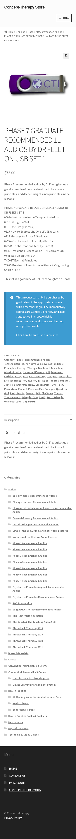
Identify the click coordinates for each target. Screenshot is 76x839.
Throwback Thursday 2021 (28, 647)
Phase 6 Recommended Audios (30, 574)
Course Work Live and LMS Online (27, 672)
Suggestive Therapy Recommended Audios (37, 609)
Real (12, 393)
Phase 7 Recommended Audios (45, 31)
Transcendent (12, 397)
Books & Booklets (18, 653)
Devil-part (44, 368)
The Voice (47, 393)
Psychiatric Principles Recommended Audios (38, 597)
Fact (25, 376)
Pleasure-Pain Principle (41, 389)
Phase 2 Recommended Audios (30, 549)
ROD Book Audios (22, 603)
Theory (58, 393)
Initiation (43, 380)
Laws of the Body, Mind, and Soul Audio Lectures (40, 530)
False (32, 376)
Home (11, 31)
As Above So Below (36, 363)
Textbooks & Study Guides (23, 734)
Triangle (26, 397)
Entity (18, 376)
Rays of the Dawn (18, 728)
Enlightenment (54, 372)
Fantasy (41, 376)
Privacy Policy (13, 818)
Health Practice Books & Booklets (27, 716)
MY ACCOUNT (17, 783)
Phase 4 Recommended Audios (30, 562)
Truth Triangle (55, 397)
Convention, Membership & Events (28, 665)
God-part (52, 376)
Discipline (57, 368)
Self (38, 393)
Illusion (31, 380)
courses (37, 335)
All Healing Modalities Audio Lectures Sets (37, 697)
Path (60, 384)
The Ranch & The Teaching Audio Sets (34, 622)
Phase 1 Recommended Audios (30, 543)
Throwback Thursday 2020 (28, 640)
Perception (10, 389)
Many (31, 384)
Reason (30, 393)
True (35, 397)
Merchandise (15, 722)
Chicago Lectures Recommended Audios (35, 502)
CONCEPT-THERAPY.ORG (25, 790)
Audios (21, 31)
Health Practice (17, 690)
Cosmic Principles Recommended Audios (36, 524)
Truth (42, 397)
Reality (20, 393)
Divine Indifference (33, 372)
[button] (66, 56)
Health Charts (21, 703)
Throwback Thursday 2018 (28, 628)
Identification (18, 380)
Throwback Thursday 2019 (28, 634)
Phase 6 (22, 389)
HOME (13, 768)
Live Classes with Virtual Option (31, 678)
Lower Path (20, 384)
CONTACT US (17, 775)
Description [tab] (11, 420)
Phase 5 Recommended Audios (30, 568)
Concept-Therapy (27, 368)
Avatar (52, 363)
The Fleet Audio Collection (28, 615)
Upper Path (29, 401)
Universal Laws (13, 401)
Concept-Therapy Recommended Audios (35, 518)
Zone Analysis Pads (24, 709)
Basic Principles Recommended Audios (35, 495)
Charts (12, 659)
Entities (8, 376)
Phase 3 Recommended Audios (30, 555)
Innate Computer (59, 380)
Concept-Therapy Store (24, 7)
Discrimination (13, 372)
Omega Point (43, 384)
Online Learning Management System (34, 684)
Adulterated (17, 363)
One (54, 384)
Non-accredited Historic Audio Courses (35, 537)
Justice (8, 384)
